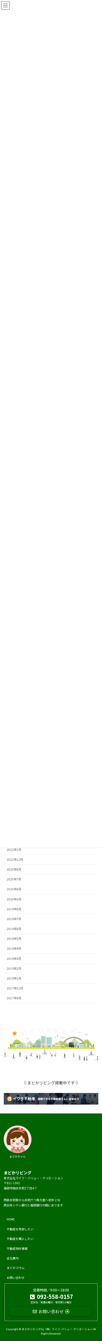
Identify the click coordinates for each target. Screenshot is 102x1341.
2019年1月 (14, 978)
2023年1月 (14, 849)
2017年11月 (15, 988)
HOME (11, 1219)
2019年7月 (14, 919)
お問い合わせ (16, 1277)
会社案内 (13, 1258)
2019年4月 (14, 948)
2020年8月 (14, 869)
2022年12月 (15, 859)
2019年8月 (14, 909)
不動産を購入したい (20, 1238)
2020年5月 (14, 899)
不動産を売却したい (20, 1229)
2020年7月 (14, 879)
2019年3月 (14, 958)
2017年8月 (14, 998)
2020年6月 (14, 889)
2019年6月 (14, 929)
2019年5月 (14, 938)
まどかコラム (16, 1268)
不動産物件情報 (17, 1248)
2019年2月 (14, 968)
